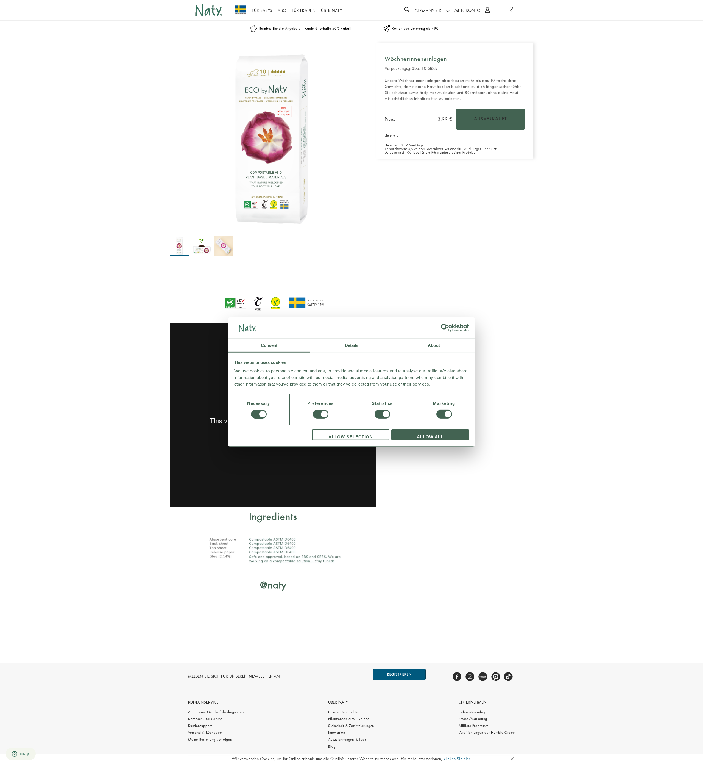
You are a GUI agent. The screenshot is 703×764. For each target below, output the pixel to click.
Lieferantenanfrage (474, 712)
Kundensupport (200, 725)
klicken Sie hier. (457, 759)
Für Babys (262, 10)
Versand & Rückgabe (205, 732)
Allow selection (350, 436)
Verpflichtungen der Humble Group (487, 732)
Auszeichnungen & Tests (347, 739)
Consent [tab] (269, 345)
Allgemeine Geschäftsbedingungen (216, 712)
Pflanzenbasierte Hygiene (348, 719)
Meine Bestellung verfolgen (210, 739)
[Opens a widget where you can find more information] (20, 754)
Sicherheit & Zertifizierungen (351, 725)
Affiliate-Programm (474, 725)
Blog (332, 746)
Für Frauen (304, 10)
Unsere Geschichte (343, 712)
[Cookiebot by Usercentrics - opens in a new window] (445, 328)
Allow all (430, 436)
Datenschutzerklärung (205, 719)
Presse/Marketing (473, 719)
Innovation (336, 732)
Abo (282, 10)
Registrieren (399, 674)
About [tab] (434, 345)
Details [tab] (351, 345)
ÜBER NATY (331, 10)
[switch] (320, 414)
